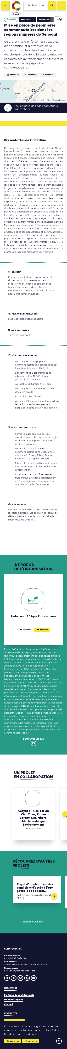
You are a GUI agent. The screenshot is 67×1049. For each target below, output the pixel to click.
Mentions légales (13, 999)
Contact (8, 1004)
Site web (44, 630)
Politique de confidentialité (19, 995)
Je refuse (14, 1041)
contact (27, 630)
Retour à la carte (33, 922)
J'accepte (32, 1041)
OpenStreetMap (49, 100)
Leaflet (36, 100)
